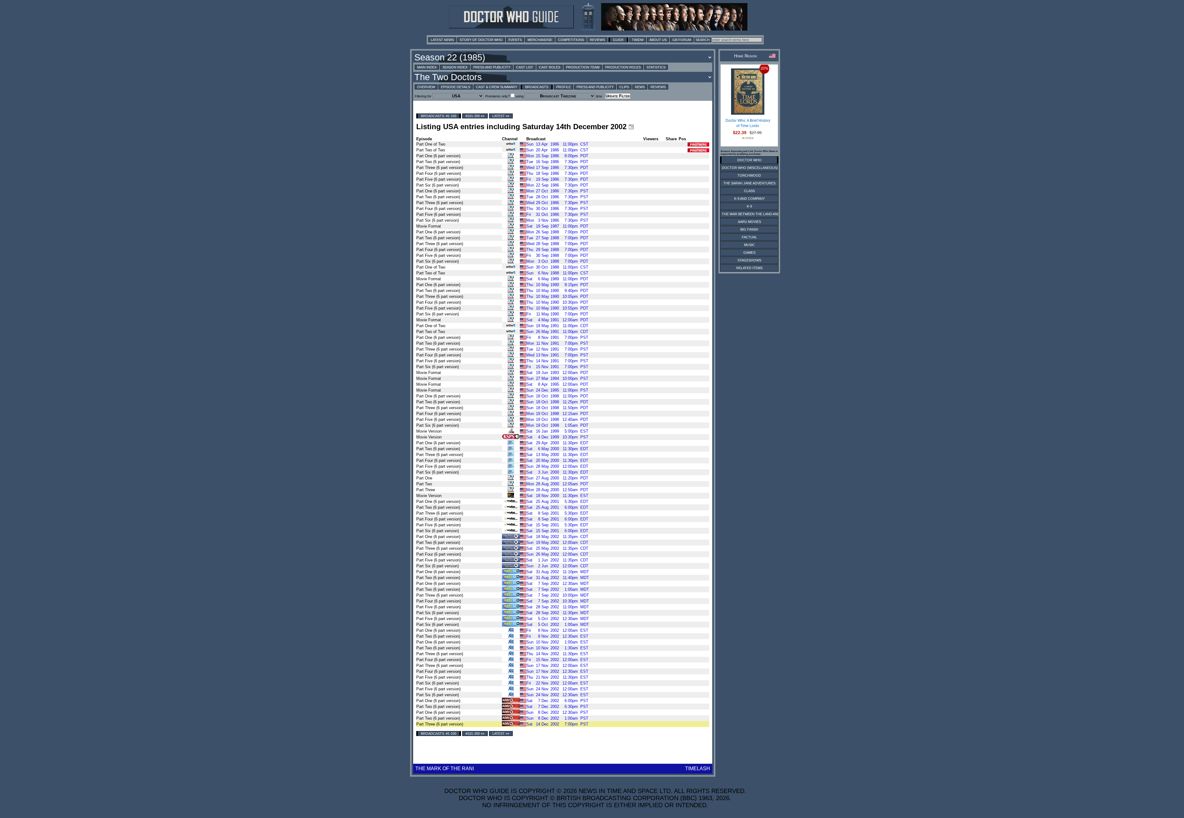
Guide (618, 40)
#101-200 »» (475, 116)
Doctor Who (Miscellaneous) (750, 168)
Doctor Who (749, 160)
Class (749, 191)
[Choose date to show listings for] (631, 126)
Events (515, 40)
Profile (563, 87)
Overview (426, 87)
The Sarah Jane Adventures (749, 183)
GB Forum (681, 40)
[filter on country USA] (523, 144)
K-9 (749, 206)
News (640, 87)
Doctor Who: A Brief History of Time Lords (748, 123)
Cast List (524, 67)
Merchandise (540, 40)
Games (749, 252)
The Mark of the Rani (444, 768)
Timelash (697, 768)
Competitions (571, 40)
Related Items (749, 268)
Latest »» (500, 116)
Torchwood (749, 175)
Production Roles (623, 67)
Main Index (427, 67)
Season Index (454, 67)
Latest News (442, 40)
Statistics (656, 67)
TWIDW (637, 40)
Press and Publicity (491, 67)
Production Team (582, 67)
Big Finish (749, 229)
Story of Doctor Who (481, 40)
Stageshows (749, 260)
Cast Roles (549, 67)
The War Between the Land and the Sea (758, 214)
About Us (658, 40)
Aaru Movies (749, 222)
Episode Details (455, 87)
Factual (749, 237)
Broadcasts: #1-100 (438, 116)
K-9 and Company (749, 198)
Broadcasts (536, 87)
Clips (624, 87)
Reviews (597, 40)
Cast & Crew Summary (496, 87)
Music (749, 245)
